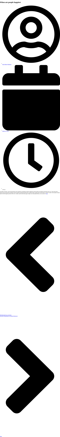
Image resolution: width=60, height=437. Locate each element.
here (47, 193)
